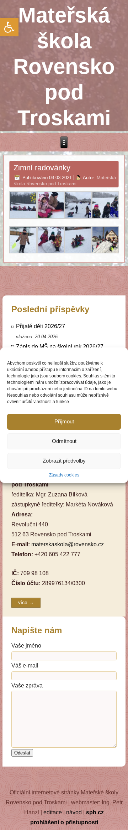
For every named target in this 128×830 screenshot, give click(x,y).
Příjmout (64, 421)
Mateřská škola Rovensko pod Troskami (64, 66)
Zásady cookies (64, 475)
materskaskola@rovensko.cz (67, 544)
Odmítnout (64, 441)
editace (52, 812)
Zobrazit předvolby (64, 461)
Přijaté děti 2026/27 (40, 326)
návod (74, 812)
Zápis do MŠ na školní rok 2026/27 (59, 347)
